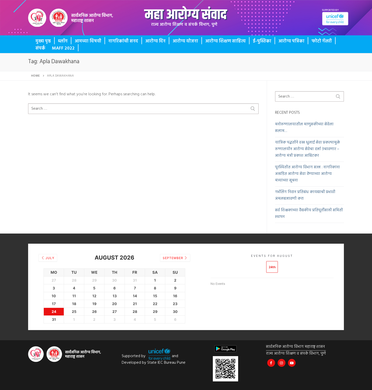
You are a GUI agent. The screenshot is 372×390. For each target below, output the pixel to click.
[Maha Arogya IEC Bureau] (271, 363)
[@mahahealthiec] (281, 363)
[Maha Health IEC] (292, 363)
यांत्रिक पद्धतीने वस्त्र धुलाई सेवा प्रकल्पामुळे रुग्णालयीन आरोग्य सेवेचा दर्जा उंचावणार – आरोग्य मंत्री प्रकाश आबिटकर (307, 149)
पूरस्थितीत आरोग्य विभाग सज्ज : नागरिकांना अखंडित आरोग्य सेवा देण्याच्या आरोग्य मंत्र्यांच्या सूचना (307, 174)
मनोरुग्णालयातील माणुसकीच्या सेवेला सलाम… (304, 127)
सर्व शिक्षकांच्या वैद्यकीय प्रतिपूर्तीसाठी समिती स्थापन (309, 213)
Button (47, 21)
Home (35, 76)
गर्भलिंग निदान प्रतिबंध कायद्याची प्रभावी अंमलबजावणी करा (305, 195)
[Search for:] (143, 108)
